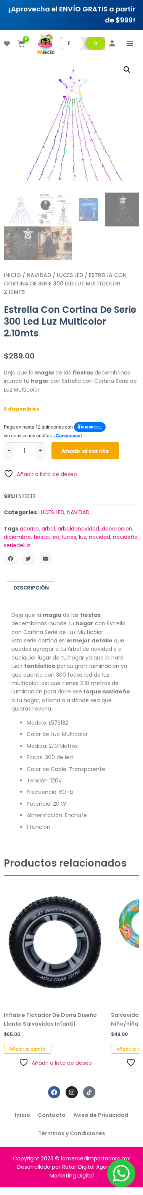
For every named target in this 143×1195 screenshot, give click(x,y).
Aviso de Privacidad (101, 1115)
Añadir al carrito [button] (27, 1049)
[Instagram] (72, 1092)
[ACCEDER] (112, 43)
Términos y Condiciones (71, 1133)
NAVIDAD (39, 275)
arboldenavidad (78, 528)
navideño (125, 537)
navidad (99, 537)
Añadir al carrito (85, 451)
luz (82, 537)
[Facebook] (54, 1092)
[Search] (95, 43)
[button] (129, 43)
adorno (29, 528)
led (55, 537)
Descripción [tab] (31, 587)
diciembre (17, 537)
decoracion (117, 528)
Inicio (12, 275)
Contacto (52, 1115)
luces (69, 537)
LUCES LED (70, 275)
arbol (48, 528)
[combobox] (71, 43)
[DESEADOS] (7, 44)
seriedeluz (17, 545)
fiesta (41, 537)
